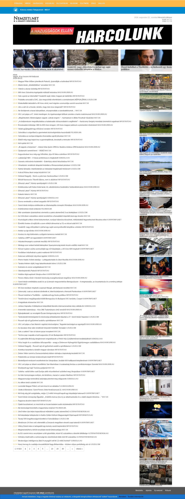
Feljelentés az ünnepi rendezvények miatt (34, 357)
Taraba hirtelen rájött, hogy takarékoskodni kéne (37, 264)
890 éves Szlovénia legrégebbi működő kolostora (37, 92)
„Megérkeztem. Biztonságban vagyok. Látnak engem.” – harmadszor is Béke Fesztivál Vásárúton (56, 118)
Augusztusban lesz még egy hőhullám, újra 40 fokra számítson (42, 154)
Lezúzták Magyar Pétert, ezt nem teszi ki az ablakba (38, 386)
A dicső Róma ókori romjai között (31, 172)
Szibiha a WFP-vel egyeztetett (30, 238)
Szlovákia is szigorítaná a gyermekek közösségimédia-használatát (44, 132)
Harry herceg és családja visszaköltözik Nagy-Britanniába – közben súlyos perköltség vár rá (54, 444)
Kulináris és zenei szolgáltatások (31, 267)
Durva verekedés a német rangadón (32, 202)
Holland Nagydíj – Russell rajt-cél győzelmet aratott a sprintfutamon (44, 346)
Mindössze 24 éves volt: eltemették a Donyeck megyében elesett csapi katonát (48, 423)
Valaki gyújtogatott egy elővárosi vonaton (34, 129)
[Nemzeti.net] (26, 19)
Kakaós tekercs (24, 194)
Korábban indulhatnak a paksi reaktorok (34, 253)
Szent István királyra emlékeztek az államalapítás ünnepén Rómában (45, 205)
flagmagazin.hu (66, 386)
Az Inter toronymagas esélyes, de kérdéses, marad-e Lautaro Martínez (45, 375)
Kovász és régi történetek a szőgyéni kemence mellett (39, 234)
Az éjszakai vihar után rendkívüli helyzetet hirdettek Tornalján (42, 328)
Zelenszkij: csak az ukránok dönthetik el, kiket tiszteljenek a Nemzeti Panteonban (50, 292)
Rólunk (168, 490)
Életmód (84, 3)
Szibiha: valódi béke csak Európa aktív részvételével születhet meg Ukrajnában (49, 372)
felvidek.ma (76, 132)
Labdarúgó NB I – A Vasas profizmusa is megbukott (38, 158)
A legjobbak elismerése (27, 302)
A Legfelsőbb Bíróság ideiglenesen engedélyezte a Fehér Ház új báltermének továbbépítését (54, 339)
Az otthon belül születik (27, 383)
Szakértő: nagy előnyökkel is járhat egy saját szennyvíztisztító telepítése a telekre (88, 68)
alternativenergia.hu (79, 412)
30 (63, 449)
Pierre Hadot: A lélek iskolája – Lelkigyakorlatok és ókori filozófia (43, 260)
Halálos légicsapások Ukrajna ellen (32, 274)
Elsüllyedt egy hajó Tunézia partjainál (33, 368)
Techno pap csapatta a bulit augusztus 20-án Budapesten (40, 335)
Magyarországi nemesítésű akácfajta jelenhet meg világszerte (42, 379)
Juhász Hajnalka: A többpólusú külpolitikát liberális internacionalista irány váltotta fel (51, 306)
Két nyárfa (22, 143)
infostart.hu (75, 81)
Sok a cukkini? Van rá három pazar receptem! (36, 332)
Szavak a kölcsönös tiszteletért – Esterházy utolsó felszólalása (42, 162)
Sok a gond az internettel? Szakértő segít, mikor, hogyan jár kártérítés (45, 96)
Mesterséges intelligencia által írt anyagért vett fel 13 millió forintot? (44, 441)
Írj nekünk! (158, 490)
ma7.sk (52, 85)
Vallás (101, 3)
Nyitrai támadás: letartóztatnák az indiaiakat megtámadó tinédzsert (44, 169)
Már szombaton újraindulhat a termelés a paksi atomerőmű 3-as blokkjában (47, 213)
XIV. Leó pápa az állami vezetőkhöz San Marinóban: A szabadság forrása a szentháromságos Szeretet (58, 364)
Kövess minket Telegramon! (31, 10)
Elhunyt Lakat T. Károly (27, 191)
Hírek (27, 3)
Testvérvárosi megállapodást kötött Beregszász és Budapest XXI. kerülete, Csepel (50, 299)
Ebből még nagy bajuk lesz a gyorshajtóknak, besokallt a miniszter (44, 140)
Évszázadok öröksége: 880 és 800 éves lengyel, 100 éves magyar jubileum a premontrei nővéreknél (57, 125)
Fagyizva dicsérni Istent (27, 401)
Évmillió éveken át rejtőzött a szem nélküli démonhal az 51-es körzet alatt (46, 223)
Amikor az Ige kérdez (26, 231)
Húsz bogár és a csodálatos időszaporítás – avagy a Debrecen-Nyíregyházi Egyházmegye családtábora (59, 343)
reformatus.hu (44, 401)
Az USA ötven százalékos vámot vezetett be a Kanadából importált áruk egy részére (51, 216)
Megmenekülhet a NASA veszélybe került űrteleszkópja (39, 430)
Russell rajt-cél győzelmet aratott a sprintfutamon (37, 321)
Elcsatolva (62, 3)
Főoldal (18, 3)
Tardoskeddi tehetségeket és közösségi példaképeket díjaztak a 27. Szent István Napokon (53, 317)
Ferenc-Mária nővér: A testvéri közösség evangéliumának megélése (44, 278)
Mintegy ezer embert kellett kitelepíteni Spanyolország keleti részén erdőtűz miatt (50, 245)
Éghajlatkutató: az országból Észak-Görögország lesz (39, 313)
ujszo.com (92, 100)
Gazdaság (38, 3)
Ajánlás (149, 490)
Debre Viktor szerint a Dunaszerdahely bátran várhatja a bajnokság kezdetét (48, 353)
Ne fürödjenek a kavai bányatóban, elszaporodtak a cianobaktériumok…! (46, 111)
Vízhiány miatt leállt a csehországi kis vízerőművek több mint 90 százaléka (47, 437)
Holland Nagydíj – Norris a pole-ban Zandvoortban (38, 176)
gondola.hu (64, 158)
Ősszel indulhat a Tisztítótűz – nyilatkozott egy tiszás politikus (146, 68)
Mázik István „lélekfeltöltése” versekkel (33, 85)
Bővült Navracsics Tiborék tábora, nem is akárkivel (38, 69)
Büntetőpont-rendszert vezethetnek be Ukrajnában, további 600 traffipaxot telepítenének (52, 361)
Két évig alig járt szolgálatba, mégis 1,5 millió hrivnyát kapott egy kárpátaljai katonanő (51, 393)
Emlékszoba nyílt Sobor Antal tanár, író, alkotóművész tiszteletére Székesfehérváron (51, 187)
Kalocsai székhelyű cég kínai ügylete (32, 256)
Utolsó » (79, 449)
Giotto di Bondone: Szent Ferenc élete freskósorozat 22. (40, 390)
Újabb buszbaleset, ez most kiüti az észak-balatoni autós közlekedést (45, 404)
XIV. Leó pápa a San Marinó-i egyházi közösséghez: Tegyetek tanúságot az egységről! (52, 324)
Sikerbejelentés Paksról (27, 271)
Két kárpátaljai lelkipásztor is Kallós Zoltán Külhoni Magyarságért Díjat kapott (48, 415)
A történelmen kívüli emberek (29, 209)
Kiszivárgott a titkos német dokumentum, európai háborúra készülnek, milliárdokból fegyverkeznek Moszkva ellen (62, 220)
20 (58, 449)
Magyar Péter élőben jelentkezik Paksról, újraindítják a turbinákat (43, 81)
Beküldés (139, 490)
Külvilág (49, 3)
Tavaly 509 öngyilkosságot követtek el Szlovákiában (38, 419)
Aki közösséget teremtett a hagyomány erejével (36, 408)
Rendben (122, 497)
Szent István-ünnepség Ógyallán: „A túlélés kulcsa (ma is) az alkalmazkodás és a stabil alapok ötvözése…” (60, 397)
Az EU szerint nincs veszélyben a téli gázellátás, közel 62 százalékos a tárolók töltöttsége (53, 433)
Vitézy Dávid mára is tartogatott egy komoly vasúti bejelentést (42, 426)
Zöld (93, 3)
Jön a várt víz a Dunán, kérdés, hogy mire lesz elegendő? (40, 107)
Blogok (74, 3)
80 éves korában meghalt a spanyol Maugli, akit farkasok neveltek (44, 288)
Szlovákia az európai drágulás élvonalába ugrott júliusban (41, 136)
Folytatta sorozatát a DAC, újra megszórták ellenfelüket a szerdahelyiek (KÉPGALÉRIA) (52, 100)
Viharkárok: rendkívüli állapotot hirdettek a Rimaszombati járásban (44, 165)
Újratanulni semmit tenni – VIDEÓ (31, 151)
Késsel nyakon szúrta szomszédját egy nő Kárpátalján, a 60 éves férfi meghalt (48, 249)
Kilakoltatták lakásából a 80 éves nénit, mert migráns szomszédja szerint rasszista (50, 103)
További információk (135, 497)
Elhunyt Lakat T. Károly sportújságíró (32, 183)
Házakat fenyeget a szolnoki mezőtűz (32, 242)
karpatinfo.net (114, 220)
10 (52, 449)
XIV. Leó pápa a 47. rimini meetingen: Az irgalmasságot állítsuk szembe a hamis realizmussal (54, 114)
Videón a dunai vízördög (27, 89)
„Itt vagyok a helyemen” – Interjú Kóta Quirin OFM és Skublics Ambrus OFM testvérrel (51, 147)
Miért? (47, 10)
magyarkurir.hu (65, 92)
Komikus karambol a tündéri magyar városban (36, 350)
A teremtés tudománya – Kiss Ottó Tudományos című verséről (42, 310)
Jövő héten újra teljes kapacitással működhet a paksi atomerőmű (43, 412)
